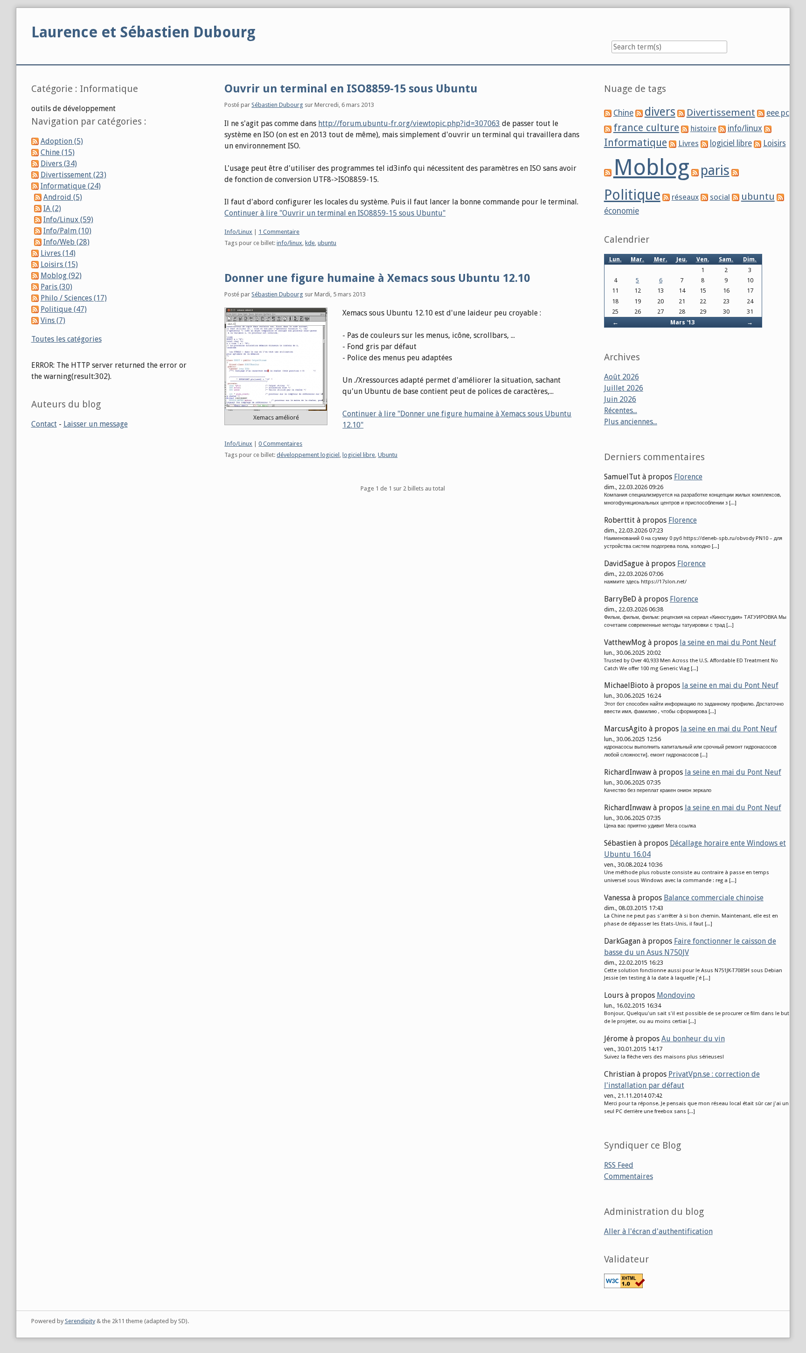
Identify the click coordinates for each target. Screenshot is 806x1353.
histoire (703, 128)
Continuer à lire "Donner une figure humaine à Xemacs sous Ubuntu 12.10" (456, 419)
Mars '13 (682, 322)
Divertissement (721, 112)
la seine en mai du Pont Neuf (728, 642)
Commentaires (628, 1176)
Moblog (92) (61, 275)
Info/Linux (238, 231)
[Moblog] (607, 172)
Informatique (635, 142)
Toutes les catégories (66, 339)
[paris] (695, 172)
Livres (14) (58, 253)
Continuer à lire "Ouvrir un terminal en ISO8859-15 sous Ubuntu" (334, 213)
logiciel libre (358, 454)
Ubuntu (387, 454)
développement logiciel (308, 454)
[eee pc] (760, 113)
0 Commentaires (280, 443)
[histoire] (684, 128)
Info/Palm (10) (67, 230)
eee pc (777, 113)
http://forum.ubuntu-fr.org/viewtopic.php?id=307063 (409, 123)
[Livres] (672, 143)
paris (715, 170)
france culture (646, 127)
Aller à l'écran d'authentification (658, 1231)
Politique (632, 195)
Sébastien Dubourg (277, 104)
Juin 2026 (620, 399)
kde (310, 242)
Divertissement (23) (73, 174)
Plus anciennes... (630, 421)
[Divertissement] (681, 113)
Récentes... (620, 410)
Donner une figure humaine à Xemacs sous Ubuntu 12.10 (377, 278)
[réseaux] (666, 197)
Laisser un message (95, 424)
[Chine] (607, 113)
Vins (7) (53, 320)
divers (660, 112)
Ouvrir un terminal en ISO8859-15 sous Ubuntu (351, 88)
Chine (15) (58, 152)
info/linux (289, 242)
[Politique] (735, 172)
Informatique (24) (71, 186)
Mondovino (676, 995)
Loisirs (774, 143)
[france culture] (607, 128)
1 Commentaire (278, 231)
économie (621, 211)
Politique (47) (64, 309)
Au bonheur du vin (693, 1038)
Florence (688, 476)
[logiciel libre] (704, 143)
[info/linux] (722, 128)
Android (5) (62, 197)
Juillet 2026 (623, 388)
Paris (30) (56, 286)
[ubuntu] (735, 197)
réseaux (685, 197)
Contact (44, 424)
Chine (623, 113)
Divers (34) (59, 163)
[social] (704, 197)
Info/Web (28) (66, 242)
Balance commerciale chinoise (714, 897)
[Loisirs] (757, 143)
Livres (688, 143)
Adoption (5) (62, 141)
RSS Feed (618, 1165)
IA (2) (52, 208)
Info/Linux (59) (68, 219)
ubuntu (327, 242)
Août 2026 (621, 376)
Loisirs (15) (59, 264)
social (720, 197)
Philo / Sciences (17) (74, 298)
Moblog (651, 167)
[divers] (639, 113)
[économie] (780, 197)
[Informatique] (767, 128)
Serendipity (80, 1321)
